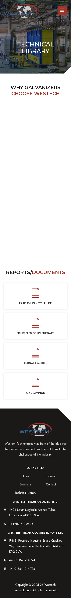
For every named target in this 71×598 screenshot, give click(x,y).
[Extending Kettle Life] (35, 292)
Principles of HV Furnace (36, 333)
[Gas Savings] (35, 382)
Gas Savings (35, 393)
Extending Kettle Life (35, 303)
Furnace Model (35, 363)
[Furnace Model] (35, 352)
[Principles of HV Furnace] (35, 322)
